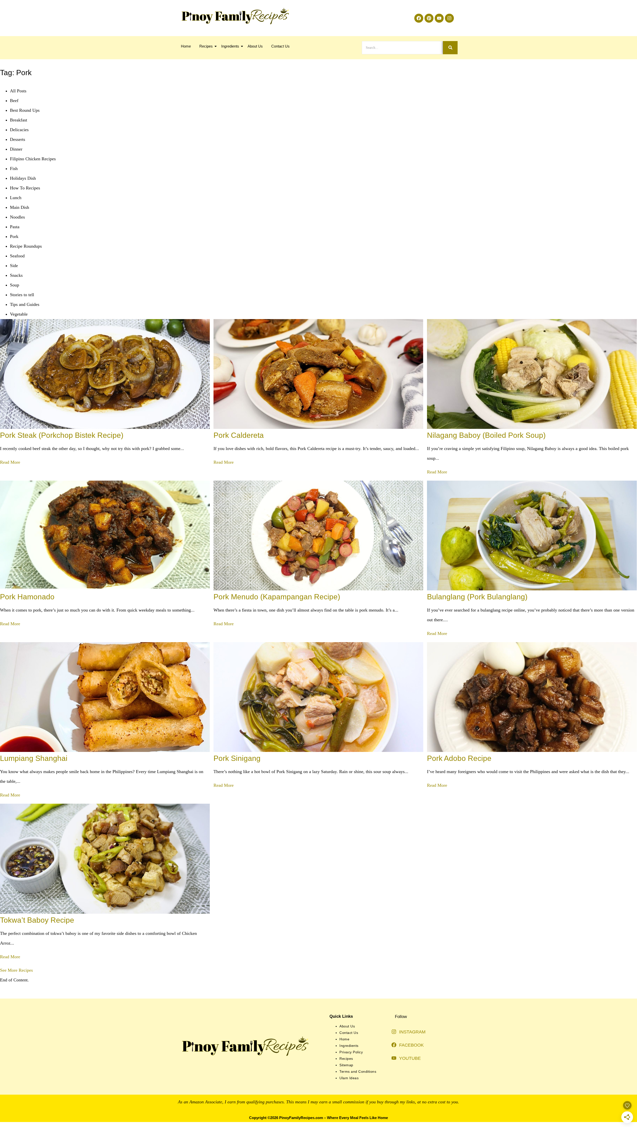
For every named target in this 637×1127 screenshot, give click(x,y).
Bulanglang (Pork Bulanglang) (477, 597)
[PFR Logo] (234, 16)
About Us (255, 46)
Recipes (206, 46)
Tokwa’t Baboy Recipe (37, 920)
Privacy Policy (351, 1052)
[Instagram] (449, 18)
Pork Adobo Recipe (459, 758)
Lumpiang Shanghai (33, 758)
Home (186, 46)
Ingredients (230, 46)
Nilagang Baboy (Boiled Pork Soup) (486, 435)
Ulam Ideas (349, 1078)
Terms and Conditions (357, 1071)
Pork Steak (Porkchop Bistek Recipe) (61, 435)
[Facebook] (418, 18)
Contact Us (280, 46)
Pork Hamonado (27, 597)
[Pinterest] (429, 18)
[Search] (450, 47)
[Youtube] (439, 18)
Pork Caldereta (238, 435)
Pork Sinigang (237, 758)
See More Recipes (16, 970)
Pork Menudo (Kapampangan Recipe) (276, 597)
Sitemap (346, 1065)
